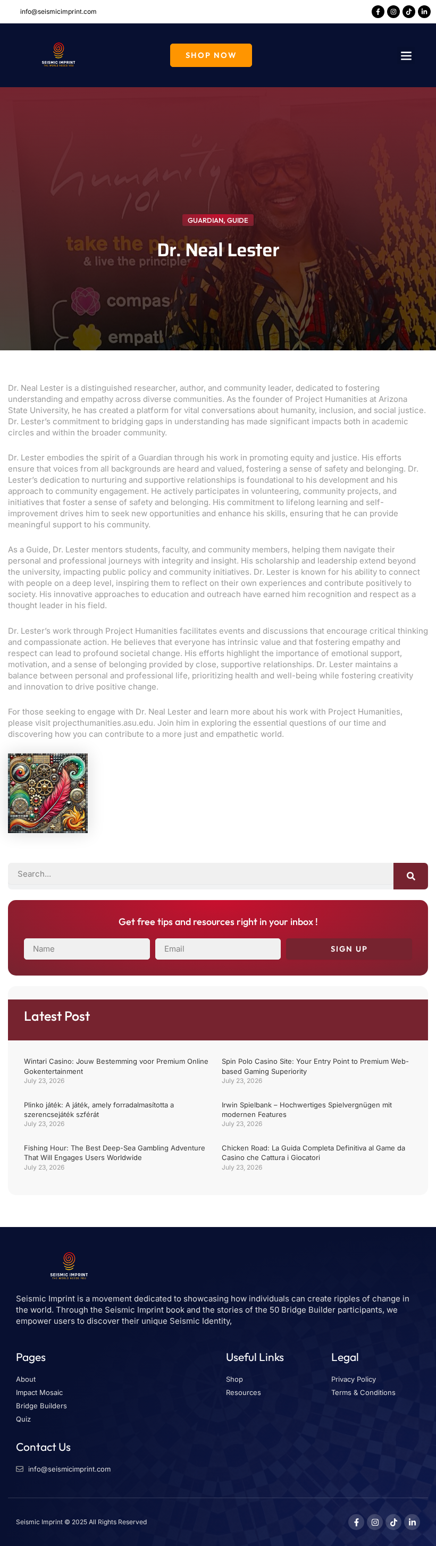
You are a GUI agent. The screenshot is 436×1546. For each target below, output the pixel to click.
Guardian (205, 220)
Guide (237, 220)
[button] (406, 55)
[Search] (410, 876)
